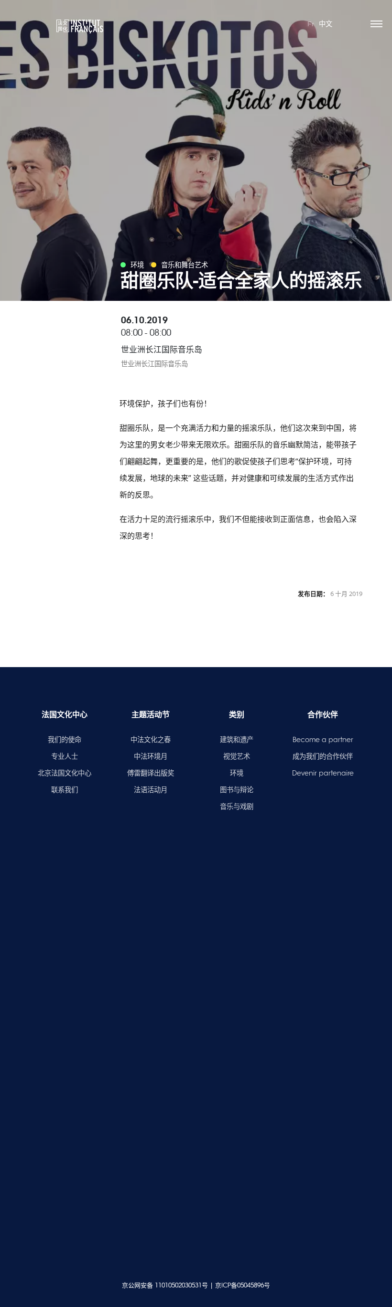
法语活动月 (150, 790)
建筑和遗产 (236, 739)
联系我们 (64, 790)
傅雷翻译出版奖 (150, 773)
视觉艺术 (236, 756)
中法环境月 (150, 756)
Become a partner (323, 739)
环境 (236, 773)
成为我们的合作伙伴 (323, 756)
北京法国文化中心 (64, 773)
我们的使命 (64, 739)
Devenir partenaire (323, 773)
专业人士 (64, 756)
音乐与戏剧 (236, 806)
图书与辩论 (236, 790)
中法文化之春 (151, 739)
